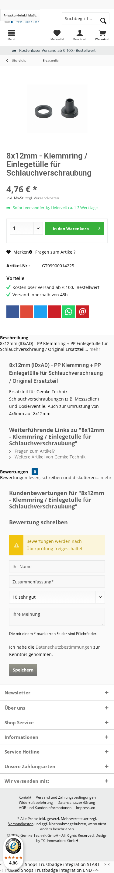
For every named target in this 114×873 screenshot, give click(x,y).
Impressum (85, 807)
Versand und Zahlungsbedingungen (66, 797)
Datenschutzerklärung (76, 802)
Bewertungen (14, 472)
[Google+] (26, 311)
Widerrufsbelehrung (36, 802)
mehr (94, 349)
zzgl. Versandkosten (42, 198)
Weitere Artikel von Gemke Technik (49, 457)
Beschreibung (14, 337)
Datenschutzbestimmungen (64, 647)
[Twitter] (40, 311)
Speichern (23, 670)
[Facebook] (12, 311)
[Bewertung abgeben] (57, 181)
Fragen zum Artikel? (54, 252)
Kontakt (25, 797)
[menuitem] (11, 35)
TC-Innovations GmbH (59, 840)
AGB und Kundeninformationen (45, 807)
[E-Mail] (82, 311)
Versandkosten (20, 823)
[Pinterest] (54, 311)
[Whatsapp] (68, 311)
